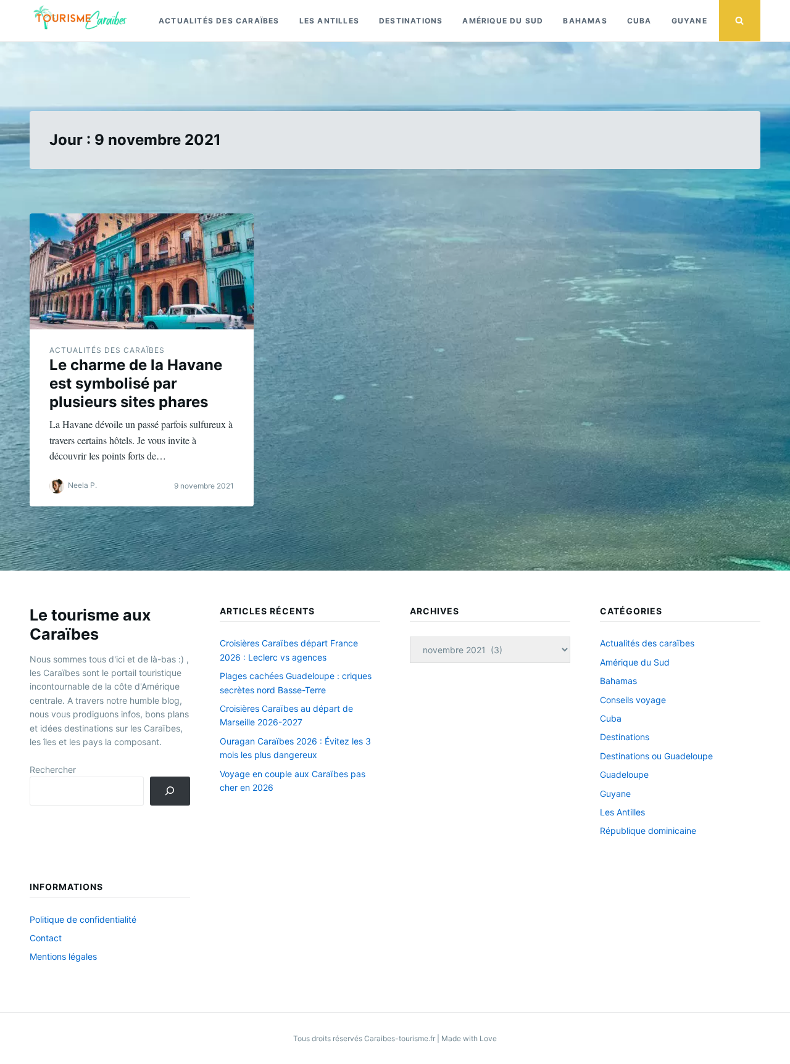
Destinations (411, 20)
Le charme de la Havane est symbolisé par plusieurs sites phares (135, 383)
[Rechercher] (170, 791)
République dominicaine (648, 830)
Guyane (689, 20)
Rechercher (53, 769)
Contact (46, 938)
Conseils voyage (633, 700)
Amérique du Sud (502, 20)
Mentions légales (63, 956)
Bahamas (585, 20)
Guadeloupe (624, 774)
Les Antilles (329, 20)
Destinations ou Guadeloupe (656, 756)
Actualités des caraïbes (219, 20)
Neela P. (82, 485)
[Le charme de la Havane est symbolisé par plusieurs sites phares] (142, 271)
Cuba (639, 20)
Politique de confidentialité (83, 919)
